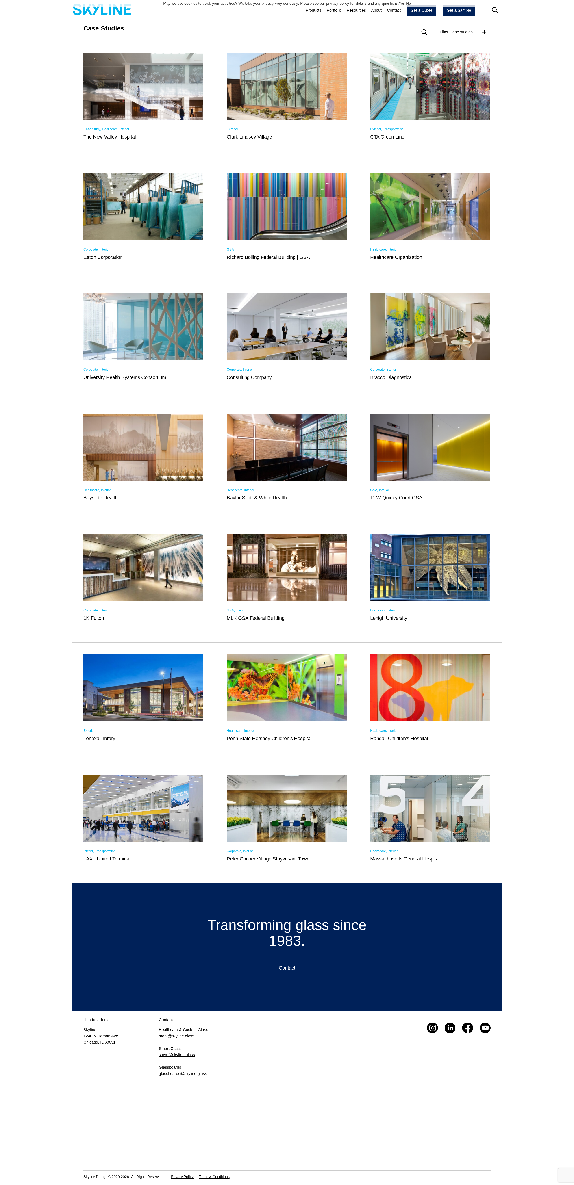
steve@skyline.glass (177, 1055)
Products (313, 10)
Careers (461, 1117)
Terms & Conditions (214, 1177)
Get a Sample (459, 10)
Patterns (333, 1128)
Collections (335, 1117)
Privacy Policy (182, 1177)
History (396, 1106)
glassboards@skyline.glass (183, 1073)
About (376, 10)
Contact (394, 10)
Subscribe (255, 1148)
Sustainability (401, 1117)
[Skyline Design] (102, 10)
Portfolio (334, 10)
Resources (356, 10)
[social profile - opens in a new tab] (432, 1028)
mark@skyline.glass (176, 1036)
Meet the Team (467, 1150)
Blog (394, 1139)
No (408, 3)
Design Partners (404, 1128)
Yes (402, 3)
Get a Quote (421, 10)
